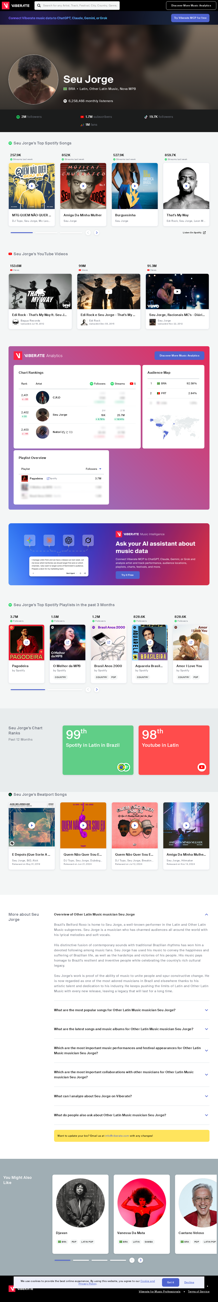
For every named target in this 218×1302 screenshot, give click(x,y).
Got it (170, 1282)
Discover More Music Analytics (191, 5)
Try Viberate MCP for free (190, 18)
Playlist (25, 469)
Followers (99, 383)
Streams (120, 383)
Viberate (15, 5)
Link (48, 478)
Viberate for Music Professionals (160, 1291)
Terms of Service (198, 1291)
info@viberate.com (117, 1136)
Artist (39, 383)
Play (31, 186)
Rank (24, 383)
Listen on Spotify (192, 232)
